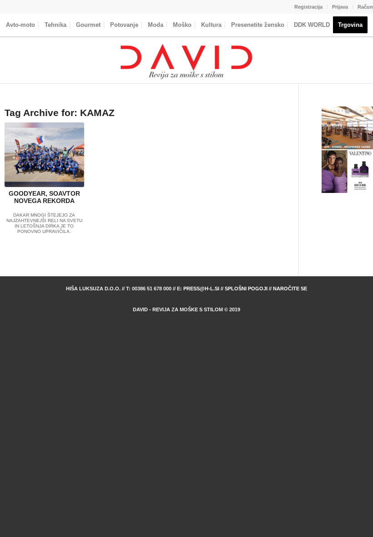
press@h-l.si (201, 288)
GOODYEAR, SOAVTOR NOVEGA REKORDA (44, 197)
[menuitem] (309, 7)
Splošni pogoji (246, 288)
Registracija (308, 7)
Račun (365, 7)
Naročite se (290, 288)
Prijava (340, 7)
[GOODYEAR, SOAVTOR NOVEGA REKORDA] (44, 154)
